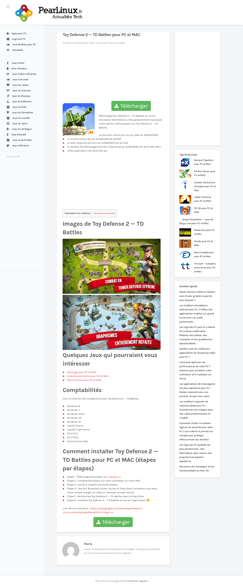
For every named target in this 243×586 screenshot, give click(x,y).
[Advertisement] (24, 215)
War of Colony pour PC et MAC (84, 380)
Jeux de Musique (21, 96)
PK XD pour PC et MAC (203, 210)
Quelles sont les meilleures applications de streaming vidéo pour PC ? (197, 352)
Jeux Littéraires (20, 145)
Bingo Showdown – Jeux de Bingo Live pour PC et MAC (196, 221)
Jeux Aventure (19, 68)
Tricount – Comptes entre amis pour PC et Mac (205, 267)
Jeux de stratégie (22, 129)
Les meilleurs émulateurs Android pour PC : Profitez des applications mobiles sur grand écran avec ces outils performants (196, 313)
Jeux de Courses (21, 90)
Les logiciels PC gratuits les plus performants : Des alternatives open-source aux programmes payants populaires (195, 453)
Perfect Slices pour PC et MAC (204, 173)
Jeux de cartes (20, 85)
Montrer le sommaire (104, 213)
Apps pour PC (19, 33)
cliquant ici (114, 476)
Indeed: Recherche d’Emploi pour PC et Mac (205, 186)
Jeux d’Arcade (20, 79)
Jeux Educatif (18, 134)
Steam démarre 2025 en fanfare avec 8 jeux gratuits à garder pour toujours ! (197, 296)
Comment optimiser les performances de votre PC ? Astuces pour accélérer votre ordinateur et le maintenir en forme (195, 370)
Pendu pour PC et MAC (203, 243)
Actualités (17, 50)
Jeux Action (18, 62)
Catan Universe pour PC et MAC (202, 199)
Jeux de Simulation (22, 112)
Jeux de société (21, 118)
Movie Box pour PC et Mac (204, 232)
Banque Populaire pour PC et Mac (203, 162)
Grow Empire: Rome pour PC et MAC (88, 376)
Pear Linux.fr (101, 580)
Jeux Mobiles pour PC (24, 44)
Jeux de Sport (19, 123)
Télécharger (133, 106)
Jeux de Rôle (19, 107)
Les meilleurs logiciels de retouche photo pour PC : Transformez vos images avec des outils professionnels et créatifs (196, 409)
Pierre (88, 544)
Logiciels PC (19, 38)
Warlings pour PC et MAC (81, 372)
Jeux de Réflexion (22, 101)
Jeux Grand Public (22, 140)
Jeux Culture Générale (24, 73)
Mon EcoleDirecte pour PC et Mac (203, 254)
